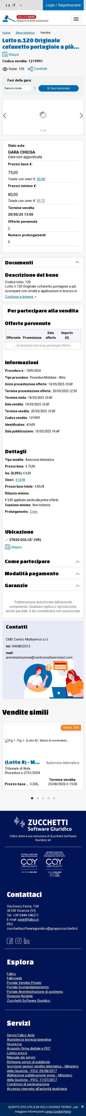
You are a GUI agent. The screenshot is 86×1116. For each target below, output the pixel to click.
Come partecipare (27, 561)
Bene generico (25, 32)
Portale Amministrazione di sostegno (35, 992)
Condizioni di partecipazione (28, 1084)
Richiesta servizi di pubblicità (28, 1062)
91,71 (41, 201)
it (14, 5)
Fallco (11, 974)
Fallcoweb (14, 978)
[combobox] (13, 5)
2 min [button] (33, 512)
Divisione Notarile (20, 996)
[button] (10, 54)
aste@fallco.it (28, 920)
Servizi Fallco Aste (21, 1035)
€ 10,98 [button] (20, 480)
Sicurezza (14, 1044)
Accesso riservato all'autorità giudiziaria (37, 1089)
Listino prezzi (17, 1053)
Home (6, 32)
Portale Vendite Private (24, 983)
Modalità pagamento (32, 573)
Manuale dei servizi (21, 1057)
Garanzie (16, 585)
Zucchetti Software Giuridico (28, 1001)
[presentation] (4, 115)
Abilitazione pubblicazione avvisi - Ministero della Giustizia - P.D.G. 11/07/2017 (39, 1077)
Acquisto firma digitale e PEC (28, 1048)
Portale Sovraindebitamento (28, 987)
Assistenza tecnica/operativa (29, 1039)
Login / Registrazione (63, 5)
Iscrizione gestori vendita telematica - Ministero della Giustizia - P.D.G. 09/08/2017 (43, 1068)
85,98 (41, 179)
